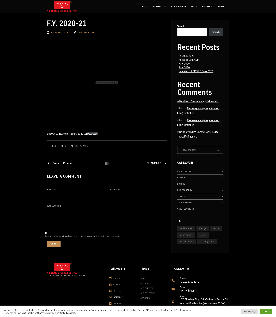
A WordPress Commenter (190, 101)
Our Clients (146, 288)
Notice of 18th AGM (189, 59)
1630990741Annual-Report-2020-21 (67, 133)
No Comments (81, 145)
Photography (184, 190)
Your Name (52, 189)
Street (181, 196)
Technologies (184, 202)
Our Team (145, 283)
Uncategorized (185, 209)
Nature (181, 184)
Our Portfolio (148, 293)
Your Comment (54, 205)
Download (92, 133)
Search (180, 26)
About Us (145, 298)
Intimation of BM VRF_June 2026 (196, 71)
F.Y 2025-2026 (186, 55)
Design (181, 177)
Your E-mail (114, 189)
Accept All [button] (265, 311)
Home (143, 278)
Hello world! (212, 101)
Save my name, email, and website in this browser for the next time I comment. (83, 236)
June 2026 (184, 63)
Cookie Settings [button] (249, 311)
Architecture (185, 171)
